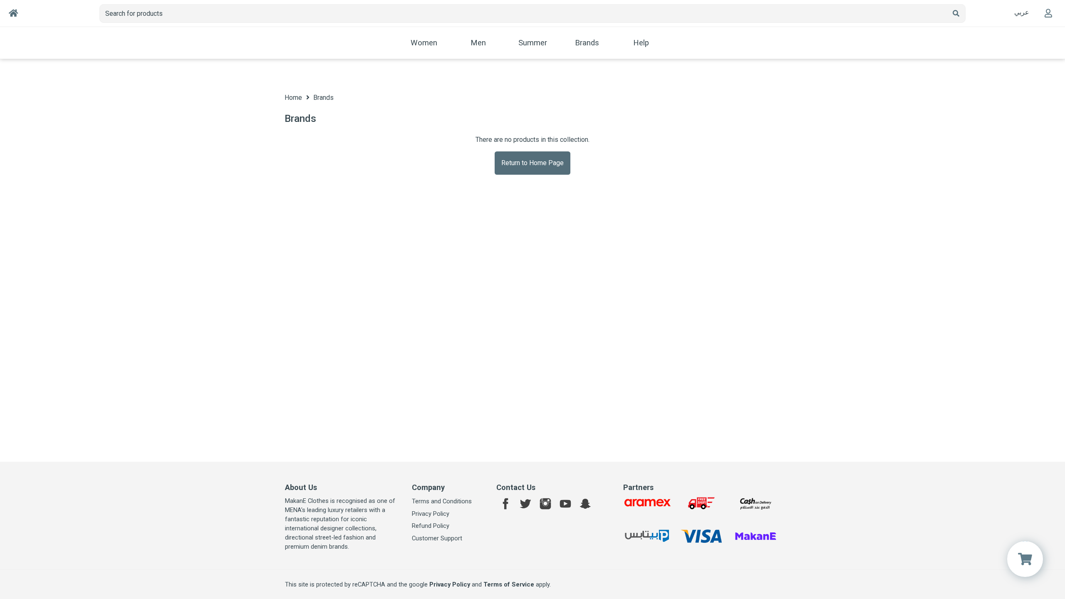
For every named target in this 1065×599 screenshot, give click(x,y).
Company (428, 487)
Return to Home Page (532, 163)
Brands (587, 42)
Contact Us (515, 487)
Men (478, 42)
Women (424, 42)
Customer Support (437, 538)
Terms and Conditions (442, 501)
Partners (638, 487)
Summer (532, 42)
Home (293, 97)
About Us (301, 487)
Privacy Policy (430, 513)
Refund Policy (430, 526)
